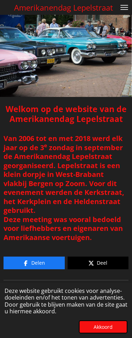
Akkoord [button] (103, 327)
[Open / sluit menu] (124, 7)
